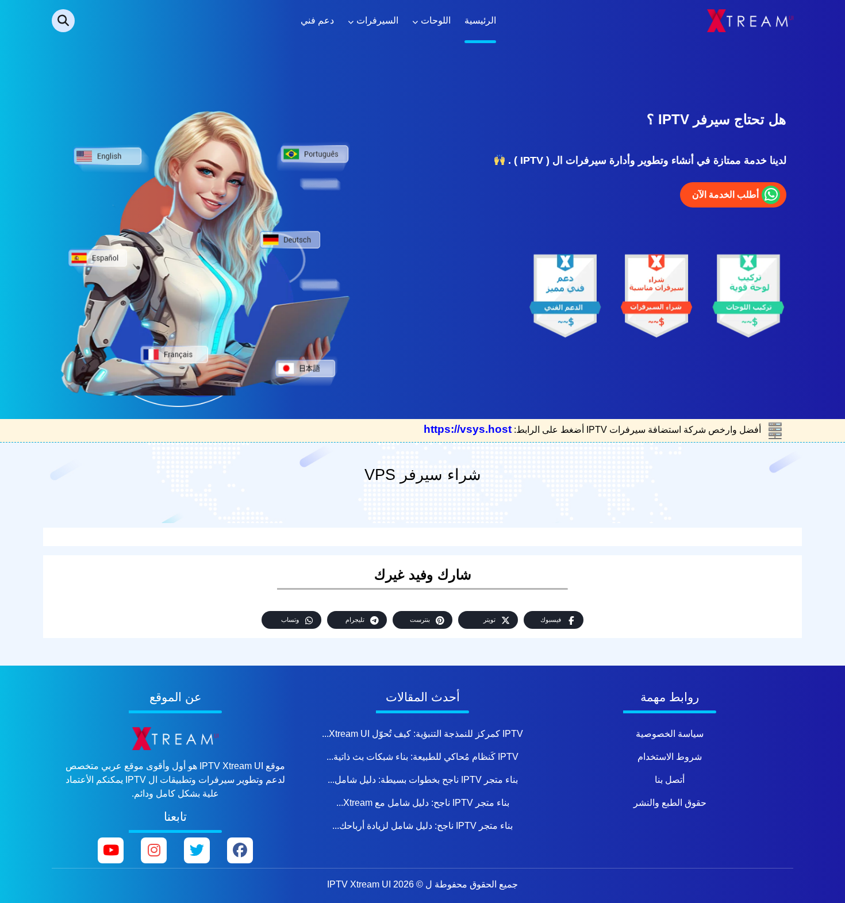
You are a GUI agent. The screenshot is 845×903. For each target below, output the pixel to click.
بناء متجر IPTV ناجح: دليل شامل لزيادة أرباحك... (422, 826)
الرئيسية (480, 20)
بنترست (420, 619)
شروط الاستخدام (669, 757)
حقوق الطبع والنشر (669, 803)
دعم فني (317, 20)
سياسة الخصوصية (670, 734)
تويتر (489, 619)
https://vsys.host (468, 429)
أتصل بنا (670, 780)
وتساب (290, 619)
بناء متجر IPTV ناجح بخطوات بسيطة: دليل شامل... (423, 780)
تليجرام (354, 619)
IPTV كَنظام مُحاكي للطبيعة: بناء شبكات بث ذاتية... (422, 757)
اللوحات (436, 20)
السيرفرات (377, 20)
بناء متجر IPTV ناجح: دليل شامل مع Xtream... (422, 803)
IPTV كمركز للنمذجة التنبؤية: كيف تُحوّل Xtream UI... (422, 734)
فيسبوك (550, 619)
